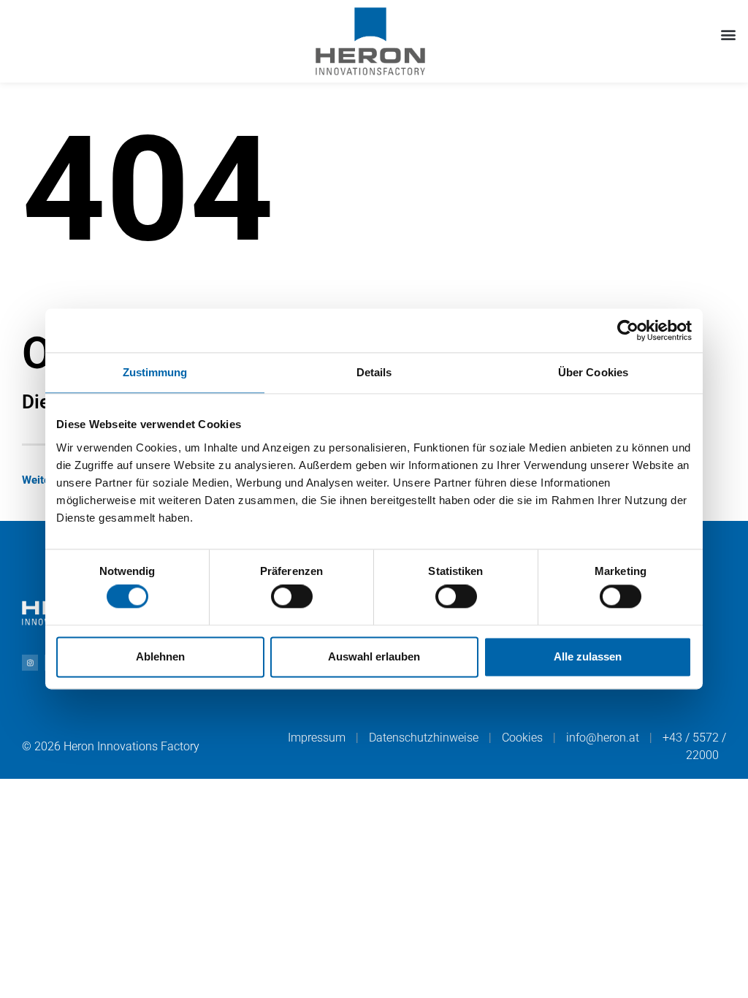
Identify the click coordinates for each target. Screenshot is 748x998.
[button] (729, 34)
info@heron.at (602, 737)
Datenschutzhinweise (423, 737)
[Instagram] (30, 663)
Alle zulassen (588, 656)
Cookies (522, 737)
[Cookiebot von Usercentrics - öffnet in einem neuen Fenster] (628, 330)
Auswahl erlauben (374, 656)
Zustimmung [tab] (155, 372)
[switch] (292, 597)
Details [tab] (374, 372)
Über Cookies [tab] (593, 372)
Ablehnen (160, 656)
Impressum (317, 737)
